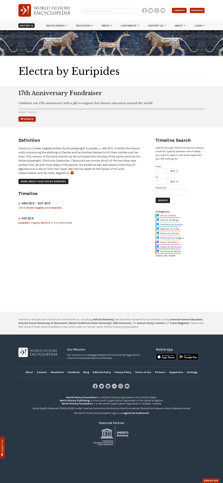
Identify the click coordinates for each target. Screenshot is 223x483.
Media (105, 25)
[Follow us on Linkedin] (115, 387)
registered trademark (135, 413)
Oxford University (103, 319)
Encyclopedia (55, 25)
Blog (86, 372)
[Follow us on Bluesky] (108, 387)
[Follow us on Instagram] (121, 387)
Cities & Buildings (169, 220)
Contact (42, 372)
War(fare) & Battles (170, 251)
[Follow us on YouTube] (127, 387)
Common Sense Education (186, 319)
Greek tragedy (35, 207)
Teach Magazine (179, 323)
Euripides (56, 207)
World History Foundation (81, 397)
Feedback (74, 372)
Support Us (155, 25)
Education (83, 25)
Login (198, 25)
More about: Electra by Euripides (43, 181)
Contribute (128, 25)
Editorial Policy (102, 372)
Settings (192, 372)
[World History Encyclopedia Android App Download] (188, 357)
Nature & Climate (169, 233)
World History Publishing (74, 400)
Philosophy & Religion (172, 238)
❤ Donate (27, 119)
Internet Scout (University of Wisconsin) (43, 323)
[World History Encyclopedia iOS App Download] (166, 357)
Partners (160, 372)
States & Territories (170, 247)
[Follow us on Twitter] (102, 387)
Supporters (176, 372)
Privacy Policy (123, 372)
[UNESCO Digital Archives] (111, 436)
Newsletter (57, 372)
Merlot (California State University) (90, 323)
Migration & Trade (169, 229)
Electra (45, 222)
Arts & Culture (168, 215)
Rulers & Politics (169, 242)
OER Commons (122, 323)
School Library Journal (150, 323)
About (179, 25)
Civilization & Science (171, 224)
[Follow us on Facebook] (95, 387)
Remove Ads (211, 480)
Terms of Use (143, 372)
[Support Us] (2, 447)
